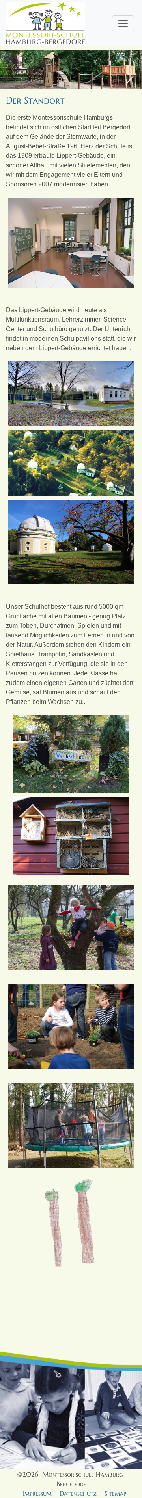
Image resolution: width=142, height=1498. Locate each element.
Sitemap (115, 1493)
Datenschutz (78, 1493)
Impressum (37, 1493)
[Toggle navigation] (123, 23)
